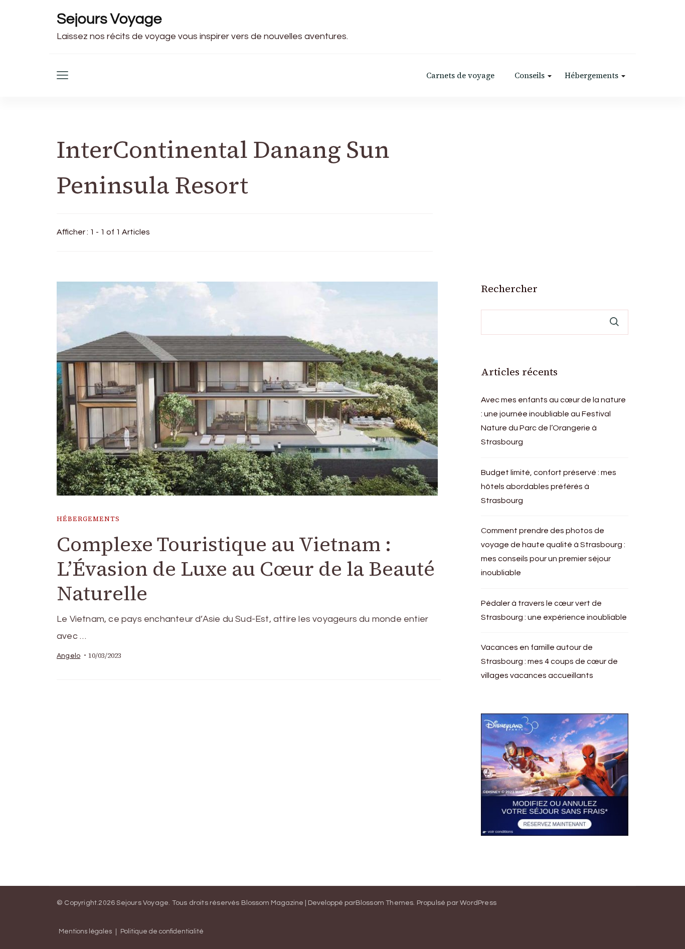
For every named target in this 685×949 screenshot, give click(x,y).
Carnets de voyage (460, 75)
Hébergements (591, 75)
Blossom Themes (385, 902)
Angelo (68, 655)
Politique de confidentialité (162, 931)
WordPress (478, 902)
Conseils (530, 75)
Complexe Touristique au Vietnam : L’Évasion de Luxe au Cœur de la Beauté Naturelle (246, 569)
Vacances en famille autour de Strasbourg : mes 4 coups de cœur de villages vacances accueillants (549, 661)
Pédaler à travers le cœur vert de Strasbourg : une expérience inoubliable (554, 610)
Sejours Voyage (109, 19)
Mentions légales (85, 931)
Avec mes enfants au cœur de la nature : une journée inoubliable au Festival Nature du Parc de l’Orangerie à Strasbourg (553, 421)
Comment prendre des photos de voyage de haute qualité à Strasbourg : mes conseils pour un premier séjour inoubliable (553, 552)
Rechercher (509, 289)
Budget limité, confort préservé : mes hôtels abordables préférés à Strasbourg (548, 486)
